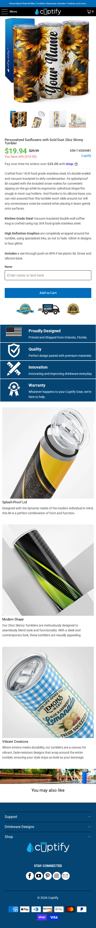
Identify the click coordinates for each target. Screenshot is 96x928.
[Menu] (2, 11)
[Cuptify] (48, 11)
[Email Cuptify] (66, 876)
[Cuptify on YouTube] (39, 876)
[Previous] (8, 60)
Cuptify (86, 156)
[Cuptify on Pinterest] (48, 876)
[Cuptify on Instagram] (57, 876)
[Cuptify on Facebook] (30, 876)
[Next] (88, 60)
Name (8, 266)
